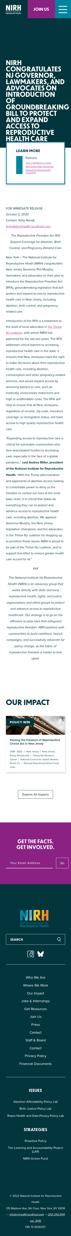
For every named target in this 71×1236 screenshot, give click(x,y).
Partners (31, 158)
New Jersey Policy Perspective (40, 166)
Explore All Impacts (35, 794)
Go (62, 863)
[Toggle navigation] (63, 9)
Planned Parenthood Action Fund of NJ (38, 171)
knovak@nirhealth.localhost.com (28, 226)
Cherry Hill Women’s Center (38, 163)
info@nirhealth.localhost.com (26, 1214)
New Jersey (32, 751)
